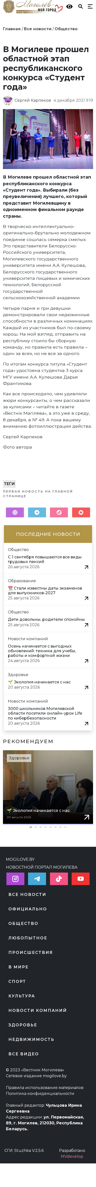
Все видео (23, 1054)
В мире (18, 967)
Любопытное (27, 938)
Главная (12, 29)
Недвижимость (31, 1039)
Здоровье (19, 758)
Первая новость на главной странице (38, 494)
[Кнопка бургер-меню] (89, 6)
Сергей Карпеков (33, 100)
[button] (48, 827)
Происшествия (30, 952)
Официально (27, 909)
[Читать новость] (86, 567)
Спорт (17, 981)
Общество (66, 29)
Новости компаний (37, 1010)
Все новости (37, 29)
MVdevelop (72, 1156)
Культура (21, 996)
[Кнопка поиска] (79, 6)
